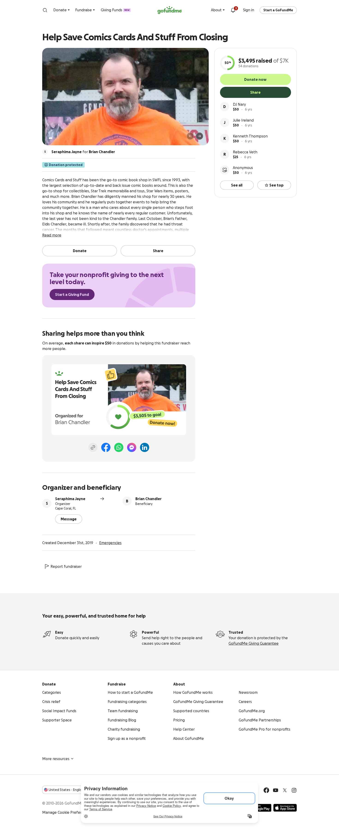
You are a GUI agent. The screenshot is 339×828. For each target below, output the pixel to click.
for (83, 152)
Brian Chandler (148, 499)
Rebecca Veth (245, 152)
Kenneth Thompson (250, 136)
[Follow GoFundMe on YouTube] (275, 790)
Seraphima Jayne (70, 499)
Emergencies (110, 543)
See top (276, 185)
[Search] (45, 10)
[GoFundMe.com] (170, 10)
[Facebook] (105, 447)
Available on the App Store (285, 808)
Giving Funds (115, 10)
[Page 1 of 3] (50, 138)
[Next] (199, 136)
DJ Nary (239, 104)
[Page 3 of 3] (58, 138)
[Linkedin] (144, 447)
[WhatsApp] (118, 447)
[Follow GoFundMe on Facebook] (266, 790)
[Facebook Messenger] (131, 447)
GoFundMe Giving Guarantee (254, 643)
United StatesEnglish (66, 790)
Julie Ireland (243, 120)
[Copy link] (93, 447)
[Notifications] (233, 10)
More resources (55, 759)
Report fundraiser (66, 566)
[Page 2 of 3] (55, 138)
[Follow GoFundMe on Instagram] (294, 790)
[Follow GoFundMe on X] (284, 790)
